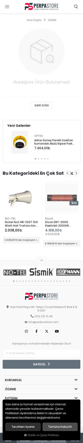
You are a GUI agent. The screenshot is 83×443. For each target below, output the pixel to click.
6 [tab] (29, 281)
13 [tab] (51, 281)
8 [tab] (35, 281)
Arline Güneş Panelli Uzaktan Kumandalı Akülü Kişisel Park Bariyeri (53, 142)
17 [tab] (63, 281)
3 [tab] (41, 159)
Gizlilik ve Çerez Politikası (43, 435)
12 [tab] (48, 281)
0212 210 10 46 (44, 316)
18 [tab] (66, 281)
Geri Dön (41, 105)
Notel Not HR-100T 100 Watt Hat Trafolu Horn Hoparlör (21, 224)
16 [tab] (60, 281)
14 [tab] (54, 281)
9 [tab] (38, 281)
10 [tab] (41, 281)
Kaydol (39, 364)
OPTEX (38, 136)
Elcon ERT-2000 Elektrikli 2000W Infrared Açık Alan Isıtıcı (58, 224)
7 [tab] (32, 281)
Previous (67, 173)
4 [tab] (45, 159)
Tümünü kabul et (60, 426)
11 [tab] (45, 281)
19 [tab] (69, 281)
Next (76, 173)
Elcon (49, 218)
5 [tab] (48, 159)
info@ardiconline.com (43, 322)
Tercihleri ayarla (23, 426)
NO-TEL (10, 218)
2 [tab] (38, 159)
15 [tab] (57, 281)
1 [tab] (35, 159)
